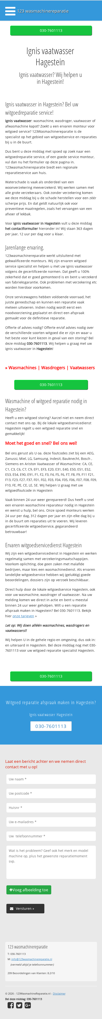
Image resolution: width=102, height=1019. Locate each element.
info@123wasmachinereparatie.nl (31, 959)
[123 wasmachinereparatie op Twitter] (19, 1005)
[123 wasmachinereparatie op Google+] (28, 1005)
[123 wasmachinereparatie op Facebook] (11, 1005)
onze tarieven (23, 616)
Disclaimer (59, 993)
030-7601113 (51, 30)
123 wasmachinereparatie (43, 11)
